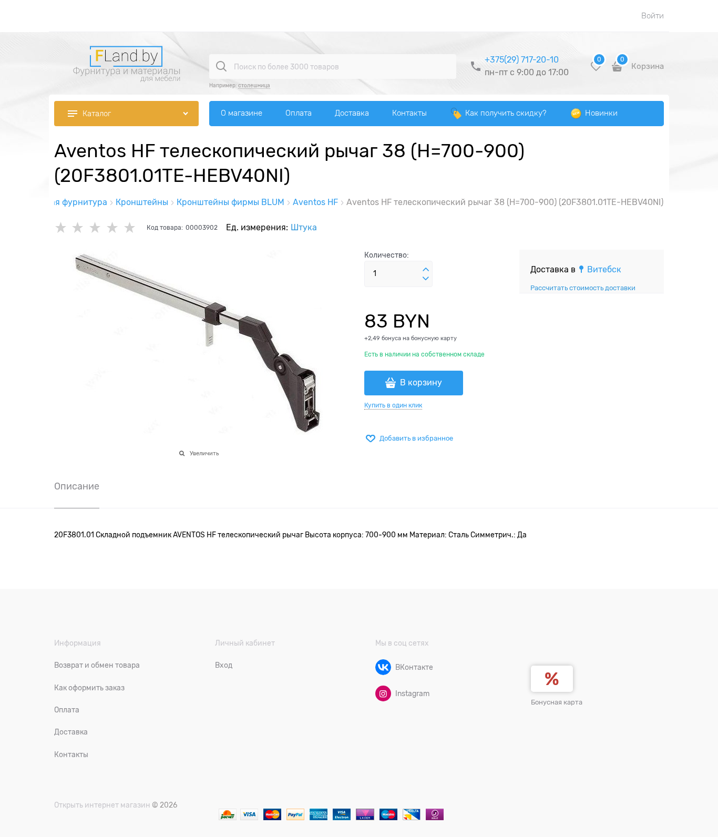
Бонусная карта (556, 702)
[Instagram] (383, 693)
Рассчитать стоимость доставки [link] (582, 288)
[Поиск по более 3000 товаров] (221, 66)
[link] (599, 269)
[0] (596, 70)
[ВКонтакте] (383, 667)
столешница (254, 85)
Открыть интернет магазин (102, 805)
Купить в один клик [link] (393, 405)
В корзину (421, 382)
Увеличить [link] (204, 453)
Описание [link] (76, 487)
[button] (426, 270)
